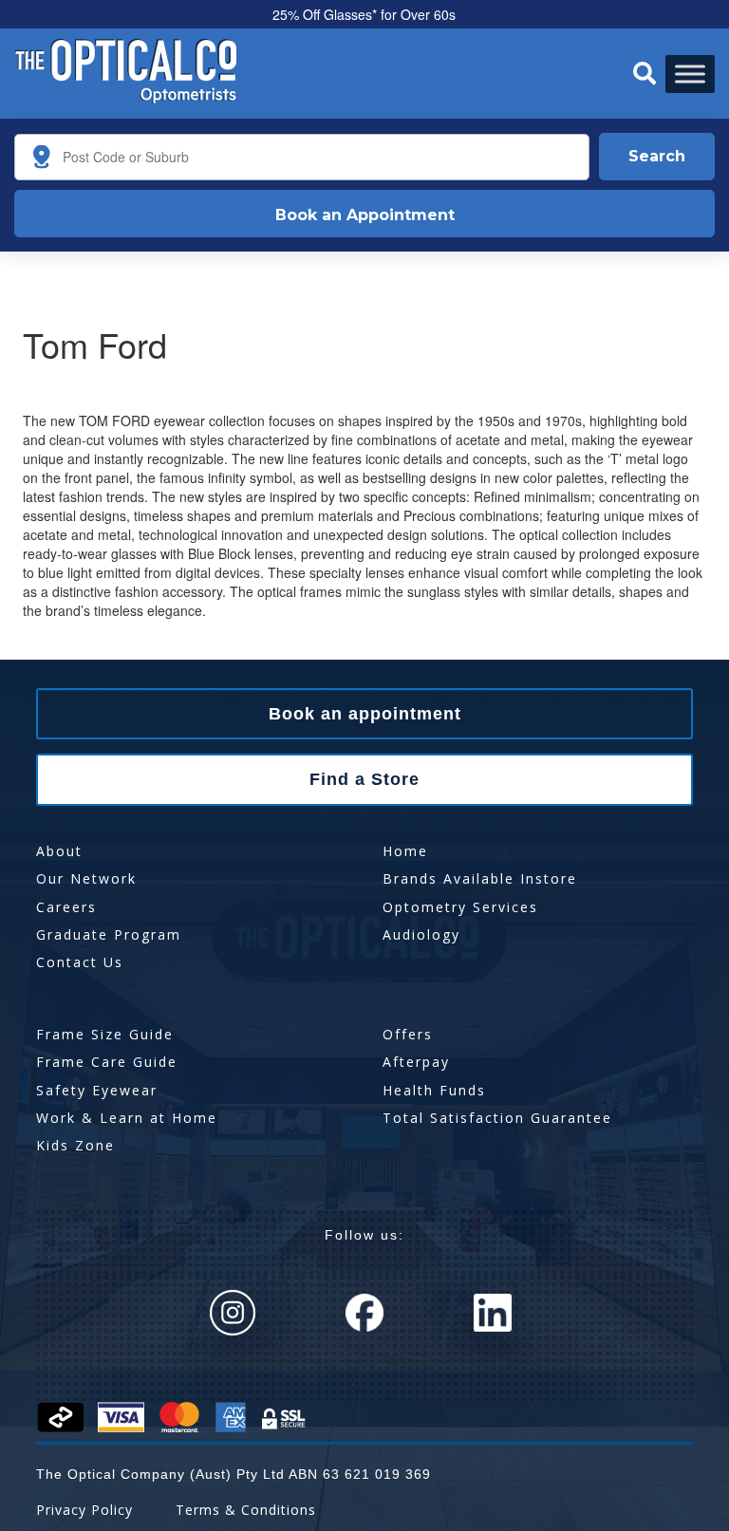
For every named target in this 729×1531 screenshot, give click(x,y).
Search (656, 156)
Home (405, 851)
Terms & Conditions (246, 1510)
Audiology (421, 934)
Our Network (86, 878)
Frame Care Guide (107, 1062)
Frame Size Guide (105, 1034)
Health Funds (434, 1090)
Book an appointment (365, 713)
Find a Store (364, 779)
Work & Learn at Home (126, 1118)
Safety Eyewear (97, 1090)
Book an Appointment (365, 215)
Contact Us (79, 962)
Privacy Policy (84, 1510)
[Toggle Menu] (690, 74)
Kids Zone (75, 1145)
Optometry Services (460, 907)
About (59, 851)
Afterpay (416, 1062)
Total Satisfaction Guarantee (497, 1118)
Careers (66, 907)
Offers (408, 1034)
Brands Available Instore (480, 878)
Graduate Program (108, 934)
